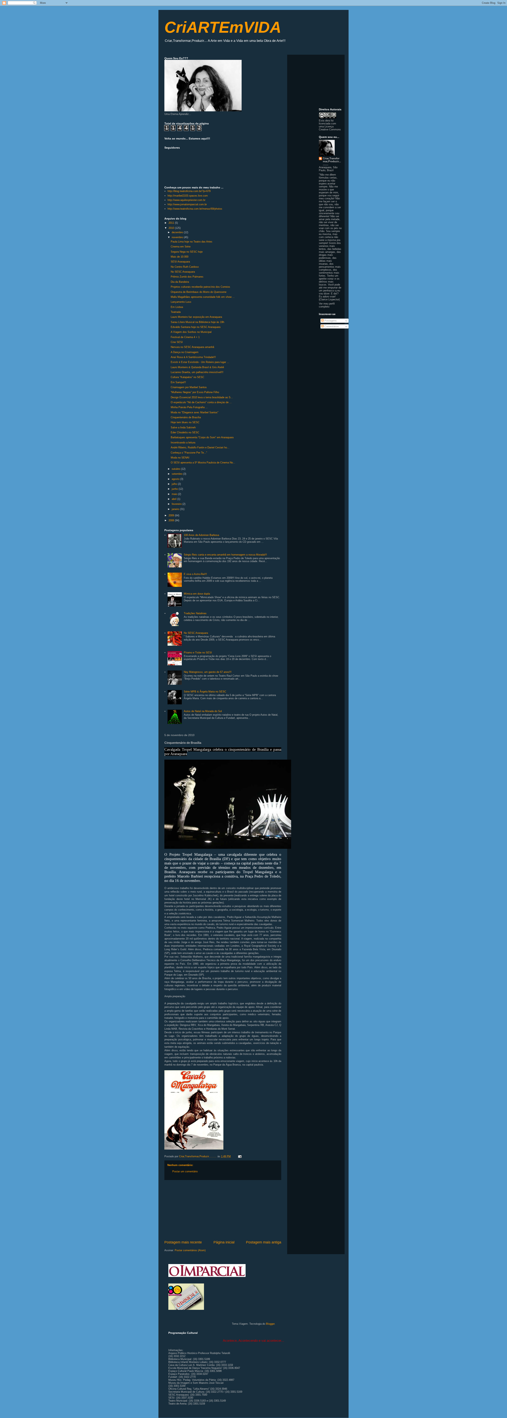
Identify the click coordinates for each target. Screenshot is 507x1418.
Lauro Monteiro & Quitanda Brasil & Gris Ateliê (197, 367)
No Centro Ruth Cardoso (185, 266)
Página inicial (223, 1242)
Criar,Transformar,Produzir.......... (332, 161)
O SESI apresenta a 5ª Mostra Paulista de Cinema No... (203, 462)
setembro (177, 473)
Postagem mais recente (183, 1242)
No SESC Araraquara (183, 271)
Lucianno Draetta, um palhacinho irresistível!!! (197, 372)
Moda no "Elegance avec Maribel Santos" (194, 412)
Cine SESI (177, 342)
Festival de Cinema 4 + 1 (185, 337)
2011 (172, 222)
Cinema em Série (181, 246)
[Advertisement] (223, 1210)
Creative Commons (330, 129)
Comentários (331, 326)
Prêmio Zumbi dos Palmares (187, 276)
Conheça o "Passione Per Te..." (189, 452)
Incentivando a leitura (183, 442)
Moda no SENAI (180, 457)
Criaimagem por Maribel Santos (189, 387)
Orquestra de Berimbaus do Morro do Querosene (198, 291)
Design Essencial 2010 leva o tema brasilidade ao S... (202, 397)
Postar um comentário (185, 1171)
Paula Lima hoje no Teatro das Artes (191, 241)
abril (174, 498)
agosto (176, 478)
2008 (172, 520)
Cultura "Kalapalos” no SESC (187, 377)
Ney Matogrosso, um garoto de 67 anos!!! (208, 671)
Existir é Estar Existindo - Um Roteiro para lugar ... (200, 362)
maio (175, 494)
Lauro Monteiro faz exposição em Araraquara (196, 316)
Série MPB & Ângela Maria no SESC (205, 691)
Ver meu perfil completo (327, 305)
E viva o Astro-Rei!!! (195, 574)
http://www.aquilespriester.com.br (186, 200)
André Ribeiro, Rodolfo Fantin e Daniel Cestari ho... (200, 447)
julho (175, 483)
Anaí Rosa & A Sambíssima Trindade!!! (193, 357)
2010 (172, 227)
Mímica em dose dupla (197, 593)
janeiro (176, 509)
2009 (172, 515)
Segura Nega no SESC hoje (187, 251)
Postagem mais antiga (263, 1242)
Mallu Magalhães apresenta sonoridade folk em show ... (203, 296)
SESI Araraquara (180, 261)
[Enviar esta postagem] (239, 1156)
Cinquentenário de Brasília (186, 417)
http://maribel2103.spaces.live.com (188, 195)
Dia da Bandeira (180, 281)
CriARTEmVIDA (222, 27)
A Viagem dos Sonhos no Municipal (191, 331)
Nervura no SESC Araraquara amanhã (192, 347)
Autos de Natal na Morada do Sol (203, 711)
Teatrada (176, 311)
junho (175, 488)
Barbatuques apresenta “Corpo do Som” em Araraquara (202, 437)
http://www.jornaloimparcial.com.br (187, 204)
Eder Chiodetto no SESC (185, 432)
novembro (178, 237)
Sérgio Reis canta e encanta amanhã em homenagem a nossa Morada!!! (225, 554)
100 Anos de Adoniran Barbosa (201, 535)
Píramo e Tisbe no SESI (198, 652)
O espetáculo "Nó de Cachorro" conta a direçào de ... (201, 402)
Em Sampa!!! (178, 382)
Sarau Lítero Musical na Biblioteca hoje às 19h (197, 322)
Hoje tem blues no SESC (185, 422)
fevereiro (177, 503)
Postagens (330, 320)
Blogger (270, 1323)
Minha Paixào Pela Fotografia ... (189, 407)
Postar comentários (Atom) (190, 1250)
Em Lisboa (177, 307)
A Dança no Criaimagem (184, 352)
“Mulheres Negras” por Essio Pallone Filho (195, 392)
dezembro (178, 232)
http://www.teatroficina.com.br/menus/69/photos (195, 208)
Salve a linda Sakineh (183, 427)
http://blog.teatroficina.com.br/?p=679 (189, 191)
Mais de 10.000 (179, 256)
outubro (176, 468)
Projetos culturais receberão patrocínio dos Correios (200, 286)
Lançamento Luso (181, 301)
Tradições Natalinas (195, 613)
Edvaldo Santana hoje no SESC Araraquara (195, 327)
